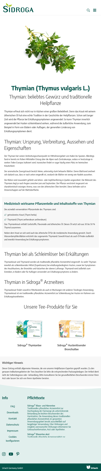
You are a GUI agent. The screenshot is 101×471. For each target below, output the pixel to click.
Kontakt (13, 418)
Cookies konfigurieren (12, 438)
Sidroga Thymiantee (29, 345)
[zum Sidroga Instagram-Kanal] (5, 454)
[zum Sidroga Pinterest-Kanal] (17, 454)
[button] (88, 10)
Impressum (12, 430)
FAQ (13, 406)
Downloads (12, 412)
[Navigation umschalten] (95, 10)
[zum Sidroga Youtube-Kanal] (12, 454)
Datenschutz (12, 424)
